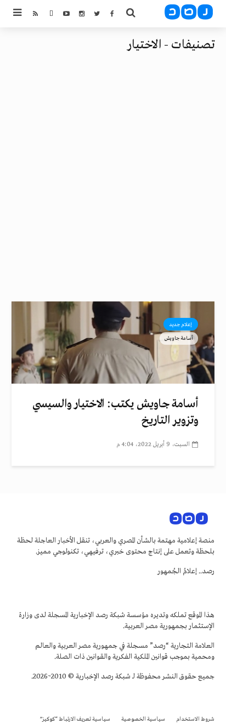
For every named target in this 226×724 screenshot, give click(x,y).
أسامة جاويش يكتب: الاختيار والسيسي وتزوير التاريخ (115, 412)
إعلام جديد (181, 324)
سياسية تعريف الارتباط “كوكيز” (75, 719)
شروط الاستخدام (195, 719)
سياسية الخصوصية (143, 719)
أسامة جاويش (179, 338)
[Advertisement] (113, 183)
